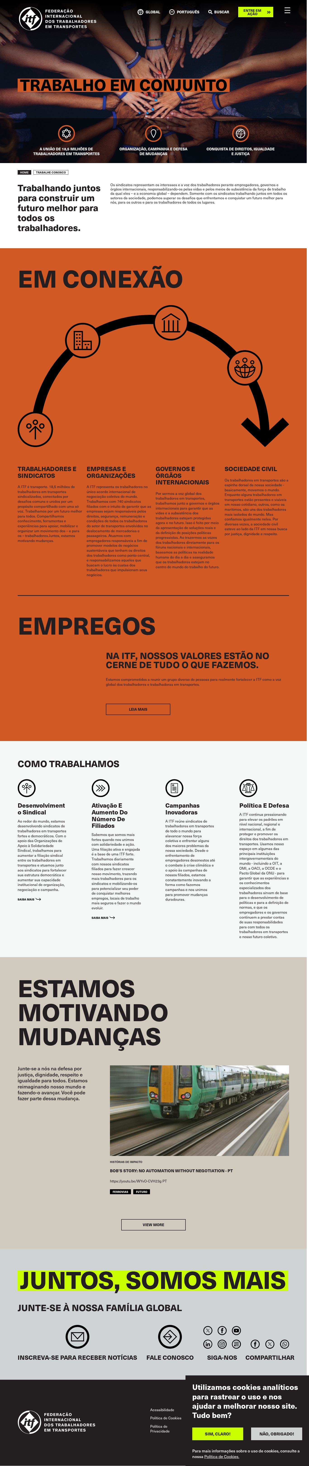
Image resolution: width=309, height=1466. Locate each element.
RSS (236, 1344)
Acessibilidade (162, 1409)
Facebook (222, 1330)
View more (153, 1224)
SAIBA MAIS (26, 899)
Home (24, 172)
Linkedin (208, 1344)
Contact (170, 1339)
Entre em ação (252, 12)
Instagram (222, 1344)
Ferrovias (120, 1192)
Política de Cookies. (221, 1456)
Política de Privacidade (160, 1429)
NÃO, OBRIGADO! (276, 1434)
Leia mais (138, 709)
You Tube (236, 1330)
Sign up (77, 1339)
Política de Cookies (165, 1417)
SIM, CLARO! (218, 1434)
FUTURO (141, 1192)
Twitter (208, 1330)
